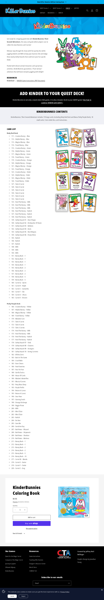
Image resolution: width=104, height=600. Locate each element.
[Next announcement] (98, 2)
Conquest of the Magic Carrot (14, 560)
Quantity (15, 506)
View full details (17, 533)
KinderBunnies (9, 571)
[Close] (102, 590)
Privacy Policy (64, 592)
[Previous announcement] (6, 2)
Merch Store (33, 567)
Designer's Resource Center (37, 564)
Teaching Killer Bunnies (36, 560)
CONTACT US (33, 571)
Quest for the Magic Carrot (13, 556)
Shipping (15, 502)
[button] (45, 8)
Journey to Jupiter (10, 564)
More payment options (31, 528)
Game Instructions (34, 556)
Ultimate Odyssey (10, 567)
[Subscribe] (68, 583)
